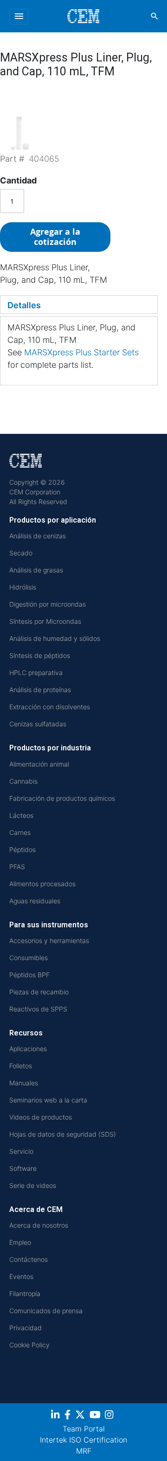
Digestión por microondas (47, 604)
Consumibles (28, 958)
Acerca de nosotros (38, 1225)
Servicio (21, 1151)
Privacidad (25, 1328)
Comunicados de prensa (46, 1311)
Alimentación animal (39, 764)
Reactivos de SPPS (38, 1009)
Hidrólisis (22, 587)
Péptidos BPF (29, 975)
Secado (20, 553)
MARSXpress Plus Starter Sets (81, 352)
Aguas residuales (34, 901)
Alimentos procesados (42, 884)
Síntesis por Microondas (45, 621)
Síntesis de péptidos (39, 655)
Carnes (20, 832)
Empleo (20, 1242)
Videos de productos (40, 1117)
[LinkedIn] (56, 1416)
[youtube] (96, 1416)
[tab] (79, 304)
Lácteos (21, 815)
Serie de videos (32, 1185)
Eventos (21, 1276)
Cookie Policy (29, 1345)
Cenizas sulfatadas (37, 724)
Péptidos (22, 849)
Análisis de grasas (36, 570)
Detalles (24, 305)
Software (23, 1168)
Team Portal (84, 1428)
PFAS (17, 867)
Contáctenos (28, 1259)
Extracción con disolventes (49, 707)
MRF (83, 1450)
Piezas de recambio (39, 992)
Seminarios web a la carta (48, 1100)
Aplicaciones (28, 1049)
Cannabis (23, 781)
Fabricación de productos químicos (62, 798)
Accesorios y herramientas (49, 940)
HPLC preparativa (36, 672)
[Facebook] (68, 1416)
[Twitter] (81, 1416)
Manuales (23, 1083)
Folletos (20, 1066)
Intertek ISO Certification (83, 1439)
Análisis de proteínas (40, 690)
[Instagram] (110, 1416)
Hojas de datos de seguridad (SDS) (62, 1134)
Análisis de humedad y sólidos (54, 638)
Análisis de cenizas (37, 536)
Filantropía (24, 1293)
